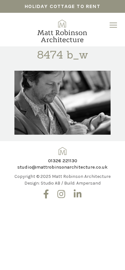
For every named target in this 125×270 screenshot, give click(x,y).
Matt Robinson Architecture (62, 29)
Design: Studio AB (42, 183)
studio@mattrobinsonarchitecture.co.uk (62, 167)
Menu (113, 25)
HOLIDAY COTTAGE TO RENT (62, 6)
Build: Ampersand (82, 183)
